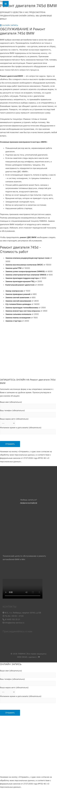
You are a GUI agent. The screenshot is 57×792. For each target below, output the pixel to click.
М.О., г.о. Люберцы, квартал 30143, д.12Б (22, 613)
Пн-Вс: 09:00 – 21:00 (14, 616)
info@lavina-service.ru (14, 623)
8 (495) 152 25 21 (12, 619)
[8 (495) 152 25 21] (6, 4)
